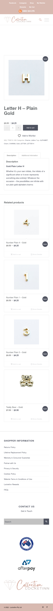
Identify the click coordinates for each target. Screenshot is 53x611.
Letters (33, 140)
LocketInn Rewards (11, 484)
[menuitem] (13, 3)
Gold (18, 143)
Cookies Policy (10, 474)
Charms (27, 140)
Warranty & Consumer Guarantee (17, 457)
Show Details (37, 254)
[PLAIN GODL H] (26, 77)
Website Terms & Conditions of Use (18, 479)
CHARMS (12, 143)
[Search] (39, 19)
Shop (32, 3)
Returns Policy (9, 447)
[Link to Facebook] (47, 607)
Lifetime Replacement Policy (15, 452)
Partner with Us (10, 463)
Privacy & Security (11, 468)
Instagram (23, 3)
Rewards (23, 7)
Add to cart (30, 127)
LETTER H (30, 143)
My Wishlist (41, 3)
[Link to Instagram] (43, 607)
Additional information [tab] (30, 155)
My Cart (32, 7)
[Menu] (45, 19)
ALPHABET (44, 140)
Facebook (12, 3)
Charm (6, 143)
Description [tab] (11, 155)
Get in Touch (26, 511)
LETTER (23, 143)
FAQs (6, 489)
